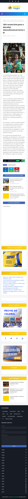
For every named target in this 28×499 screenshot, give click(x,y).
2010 (14, 492)
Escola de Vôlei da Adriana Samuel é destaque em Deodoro (16, 180)
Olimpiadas (19, 416)
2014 (14, 481)
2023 (14, 457)
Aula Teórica (13, 411)
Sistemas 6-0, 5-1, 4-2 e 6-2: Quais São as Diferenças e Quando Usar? (17, 390)
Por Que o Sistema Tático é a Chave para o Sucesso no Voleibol (14, 284)
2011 (14, 489)
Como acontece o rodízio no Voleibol (17, 397)
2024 (14, 455)
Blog (19, 411)
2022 (14, 460)
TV (2, 418)
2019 (14, 468)
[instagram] (16, 1)
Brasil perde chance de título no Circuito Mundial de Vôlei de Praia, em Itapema (17, 195)
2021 (14, 463)
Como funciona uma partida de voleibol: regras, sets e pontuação (13, 281)
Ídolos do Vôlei (8, 418)
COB (3, 414)
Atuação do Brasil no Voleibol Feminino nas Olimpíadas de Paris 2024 (13, 287)
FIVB (11, 414)
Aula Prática (5, 411)
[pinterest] (18, 1)
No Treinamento (11, 416)
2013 (14, 484)
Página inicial (6, 20)
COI (7, 414)
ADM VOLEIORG (7, 35)
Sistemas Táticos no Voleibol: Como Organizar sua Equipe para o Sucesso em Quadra (13, 291)
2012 (14, 486)
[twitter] (12, 1)
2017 (14, 473)
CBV (23, 411)
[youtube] (22, 338)
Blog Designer (14, 497)
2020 (14, 465)
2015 (14, 479)
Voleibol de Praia (14, 20)
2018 (14, 471)
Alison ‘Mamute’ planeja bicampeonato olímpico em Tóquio (17, 188)
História (4, 416)
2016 (14, 476)
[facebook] (9, 1)
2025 (14, 452)
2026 (14, 450)
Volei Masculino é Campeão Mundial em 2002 (17, 383)
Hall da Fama (17, 414)
